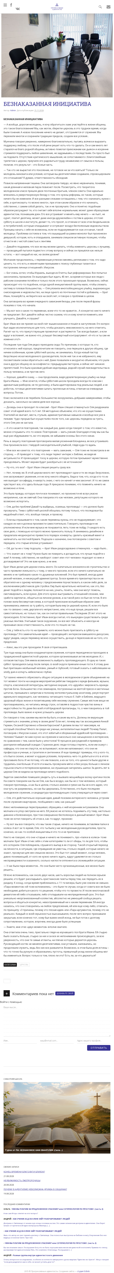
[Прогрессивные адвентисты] (56, 6)
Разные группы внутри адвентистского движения (38, 1255)
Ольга (7, 1209)
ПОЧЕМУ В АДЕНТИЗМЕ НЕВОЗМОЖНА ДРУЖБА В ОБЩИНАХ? (35, 1189)
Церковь (24, 964)
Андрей (7, 1219)
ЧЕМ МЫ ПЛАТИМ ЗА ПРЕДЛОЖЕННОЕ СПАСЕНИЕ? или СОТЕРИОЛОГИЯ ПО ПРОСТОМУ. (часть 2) (57, 1209)
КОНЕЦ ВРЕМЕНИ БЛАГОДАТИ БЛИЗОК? (24, 1171)
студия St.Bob (83, 1271)
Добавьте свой (65, 993)
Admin (13, 110)
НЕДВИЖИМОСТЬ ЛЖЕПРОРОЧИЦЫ (22, 1180)
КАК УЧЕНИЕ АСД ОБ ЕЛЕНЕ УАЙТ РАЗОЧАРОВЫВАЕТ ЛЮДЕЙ (41, 1219)
